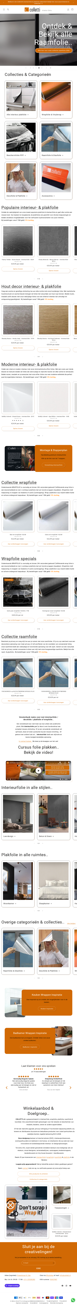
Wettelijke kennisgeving (56, 1303)
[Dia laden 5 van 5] (41, 68)
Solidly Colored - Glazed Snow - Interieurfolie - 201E (18, 416)
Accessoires (47, 196)
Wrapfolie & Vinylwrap (51, 115)
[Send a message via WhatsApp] (73, 1300)
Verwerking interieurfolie (53, 465)
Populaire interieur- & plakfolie (29, 207)
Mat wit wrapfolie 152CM (18, 534)
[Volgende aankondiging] (73, 3)
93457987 (53, 1279)
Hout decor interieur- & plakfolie (31, 286)
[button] (4, 9)
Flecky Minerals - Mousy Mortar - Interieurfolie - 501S (54, 260)
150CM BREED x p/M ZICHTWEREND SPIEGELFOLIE (17, 691)
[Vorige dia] (26, 68)
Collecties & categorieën (38, 1179)
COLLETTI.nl (19, 1301)
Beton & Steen (45, 836)
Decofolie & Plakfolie (16, 196)
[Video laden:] (38, 771)
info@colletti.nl (65, 1275)
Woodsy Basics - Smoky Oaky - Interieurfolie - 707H (18, 338)
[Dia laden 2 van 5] (33, 68)
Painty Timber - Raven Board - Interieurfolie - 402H (18, 259)
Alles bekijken (71, 923)
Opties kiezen (18, 269)
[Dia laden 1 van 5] (30, 68)
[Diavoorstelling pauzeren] (51, 68)
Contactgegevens (43, 1303)
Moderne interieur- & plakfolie (29, 364)
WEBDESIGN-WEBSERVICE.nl (36, 1301)
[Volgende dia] (46, 68)
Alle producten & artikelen (38, 1174)
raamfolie (58, 1157)
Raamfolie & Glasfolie (51, 155)
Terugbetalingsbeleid (52, 1301)
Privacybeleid (63, 1301)
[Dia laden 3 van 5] (36, 68)
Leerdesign (8, 836)
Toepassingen (61, 1208)
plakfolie (66, 1157)
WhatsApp (49, 1275)
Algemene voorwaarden (22, 1303)
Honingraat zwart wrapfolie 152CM (53, 611)
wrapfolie (50, 1157)
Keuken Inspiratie (47, 1009)
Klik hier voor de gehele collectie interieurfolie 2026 (50, 50)
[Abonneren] (53, 1263)
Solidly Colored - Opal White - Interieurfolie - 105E (53, 416)
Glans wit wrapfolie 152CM (53, 534)
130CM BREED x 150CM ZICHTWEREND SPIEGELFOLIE (53, 692)
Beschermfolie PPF (15, 155)
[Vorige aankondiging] (4, 3)
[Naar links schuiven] (34, 279)
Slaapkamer (44, 903)
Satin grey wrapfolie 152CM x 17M (18, 611)
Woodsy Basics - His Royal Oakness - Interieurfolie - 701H (53, 339)
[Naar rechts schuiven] (43, 279)
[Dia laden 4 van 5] (39, 68)
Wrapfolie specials (18, 558)
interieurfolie (40, 1157)
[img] (39, 1069)
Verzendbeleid (33, 1303)
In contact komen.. (25, 741)
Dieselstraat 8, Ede (23, 1275)
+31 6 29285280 (29, 1279)
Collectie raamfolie (19, 636)
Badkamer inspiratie (30, 1047)
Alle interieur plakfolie (16, 115)
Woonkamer (8, 903)
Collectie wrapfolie (19, 482)
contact (25, 1168)
